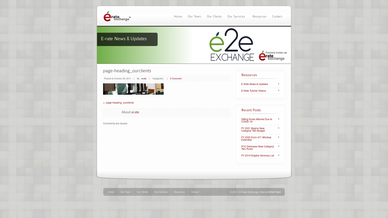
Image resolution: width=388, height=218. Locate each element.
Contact (195, 191)
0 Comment (175, 78)
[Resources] (259, 16)
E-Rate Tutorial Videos (253, 90)
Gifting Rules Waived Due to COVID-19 (256, 120)
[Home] (178, 16)
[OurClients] (214, 16)
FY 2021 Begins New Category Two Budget (253, 129)
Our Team (125, 191)
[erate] (135, 112)
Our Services (161, 191)
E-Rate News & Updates (254, 84)
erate (144, 78)
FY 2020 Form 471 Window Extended (256, 138)
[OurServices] (237, 16)
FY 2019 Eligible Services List (257, 155)
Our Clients (142, 191)
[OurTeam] (194, 16)
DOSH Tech (274, 192)
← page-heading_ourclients (118, 102)
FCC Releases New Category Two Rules (257, 147)
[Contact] (277, 16)
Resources (179, 191)
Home (111, 191)
